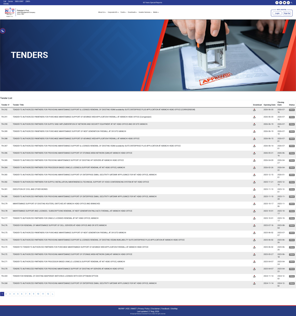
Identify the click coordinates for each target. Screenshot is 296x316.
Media (155, 12)
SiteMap (174, 309)
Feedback (165, 309)
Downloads (132, 12)
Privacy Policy (144, 309)
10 (38, 294)
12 (48, 294)
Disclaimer (155, 309)
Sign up (287, 13)
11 (43, 294)
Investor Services (144, 12)
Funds (123, 12)
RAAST (134, 309)
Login (277, 13)
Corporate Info (113, 12)
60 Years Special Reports (152, 3)
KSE (127, 309)
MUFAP (121, 309)
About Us (101, 12)
